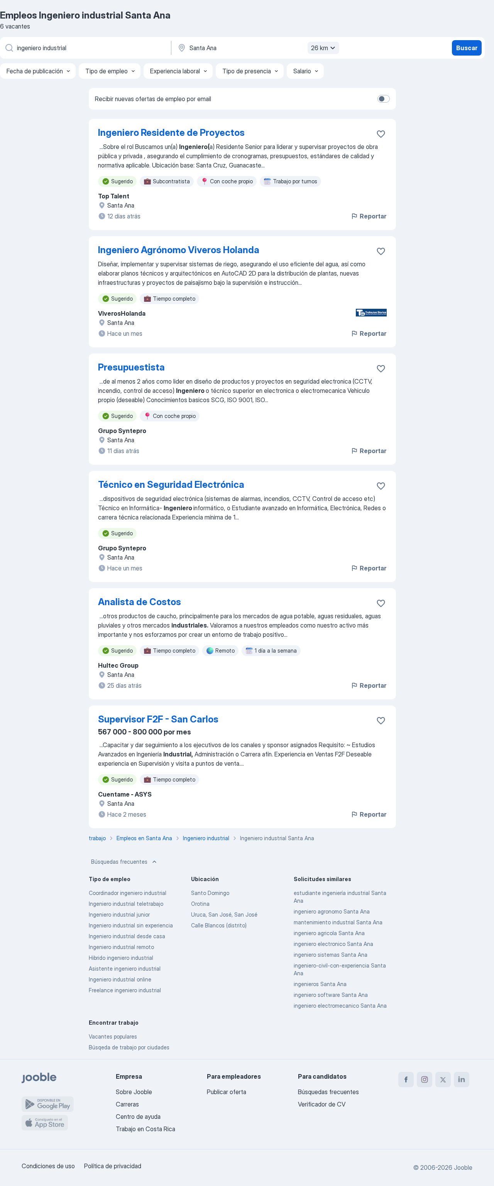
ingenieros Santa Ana (320, 984)
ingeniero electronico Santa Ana (333, 944)
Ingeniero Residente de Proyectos (171, 132)
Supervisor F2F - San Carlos (158, 719)
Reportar (373, 216)
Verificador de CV (321, 1104)
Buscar (466, 48)
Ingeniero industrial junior (119, 914)
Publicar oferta (226, 1092)
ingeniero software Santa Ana (331, 994)
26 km (319, 48)
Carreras (127, 1104)
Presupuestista (131, 367)
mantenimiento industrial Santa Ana (338, 922)
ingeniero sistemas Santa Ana (330, 954)
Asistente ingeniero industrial (125, 968)
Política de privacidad (112, 1166)
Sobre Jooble (134, 1092)
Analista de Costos (139, 601)
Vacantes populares (113, 1036)
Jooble (463, 1167)
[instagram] (424, 1079)
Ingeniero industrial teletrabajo (126, 903)
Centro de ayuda (138, 1116)
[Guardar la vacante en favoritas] (381, 134)
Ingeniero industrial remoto (121, 947)
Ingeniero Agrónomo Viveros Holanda (178, 249)
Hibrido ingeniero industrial (121, 957)
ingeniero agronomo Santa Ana (332, 911)
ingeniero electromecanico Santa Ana (340, 1005)
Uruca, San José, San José (224, 914)
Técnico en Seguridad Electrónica (171, 484)
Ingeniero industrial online (120, 979)
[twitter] (443, 1079)
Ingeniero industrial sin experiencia (131, 925)
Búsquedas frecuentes (119, 861)
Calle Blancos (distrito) (219, 925)
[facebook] (406, 1079)
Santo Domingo (210, 893)
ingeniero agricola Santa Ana (329, 933)
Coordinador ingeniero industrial (127, 893)
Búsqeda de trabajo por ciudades (129, 1047)
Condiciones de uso (48, 1166)
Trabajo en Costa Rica (145, 1129)
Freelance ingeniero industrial (125, 990)
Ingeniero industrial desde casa (127, 936)
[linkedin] (461, 1079)
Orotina (200, 903)
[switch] (383, 99)
